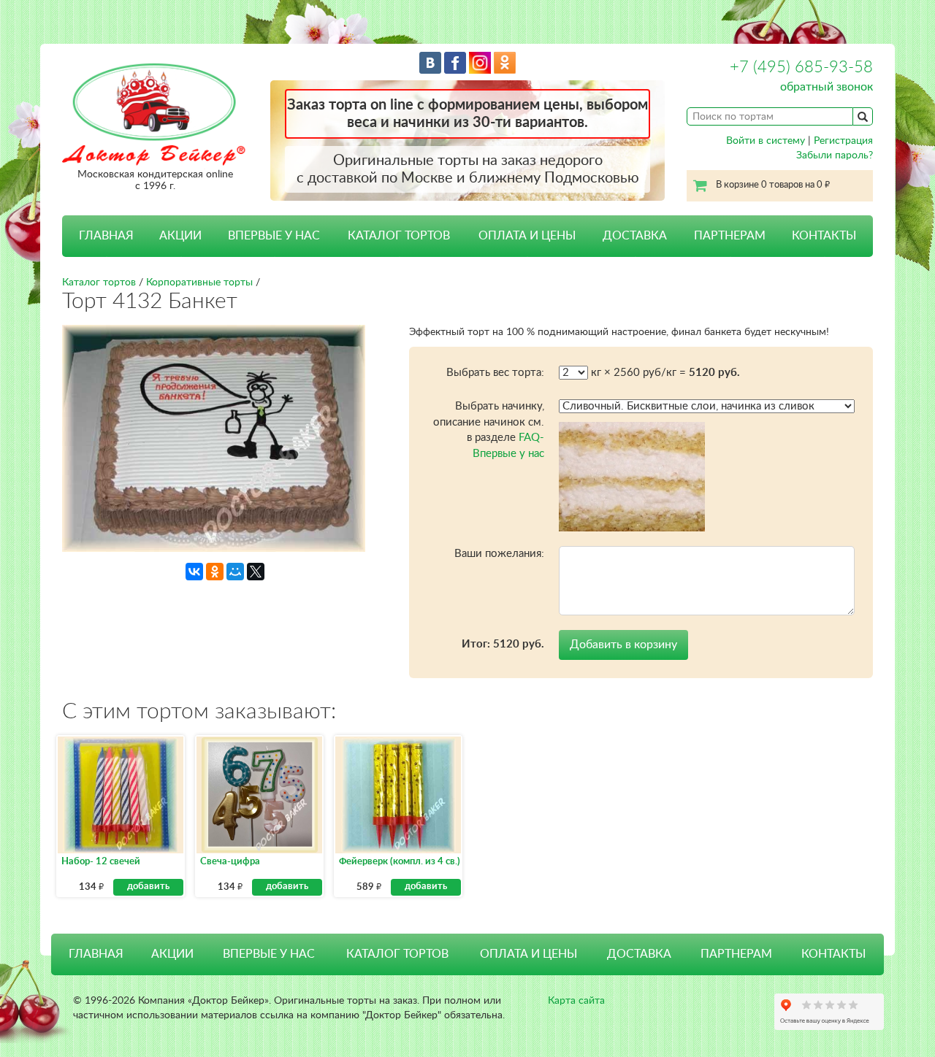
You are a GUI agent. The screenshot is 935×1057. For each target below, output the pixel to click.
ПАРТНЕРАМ (730, 236)
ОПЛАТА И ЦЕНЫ (527, 236)
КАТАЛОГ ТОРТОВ (397, 954)
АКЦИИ (180, 236)
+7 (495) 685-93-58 (801, 67)
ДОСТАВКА (635, 236)
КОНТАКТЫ (824, 236)
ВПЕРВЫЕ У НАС (274, 236)
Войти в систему (765, 141)
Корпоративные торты (199, 282)
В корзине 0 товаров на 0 (773, 185)
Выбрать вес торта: (495, 372)
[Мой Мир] (235, 571)
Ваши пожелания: (499, 553)
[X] (255, 571)
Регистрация (843, 141)
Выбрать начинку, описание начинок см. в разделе (488, 429)
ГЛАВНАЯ (106, 236)
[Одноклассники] (215, 571)
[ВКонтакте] (194, 571)
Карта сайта (576, 1001)
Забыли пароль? (834, 155)
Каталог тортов (99, 282)
